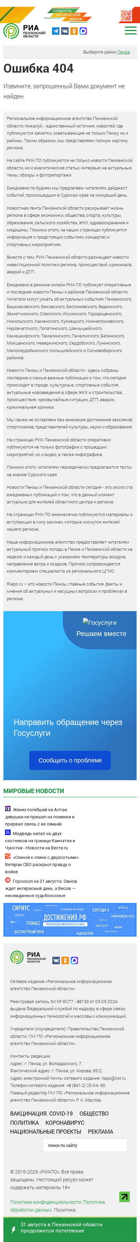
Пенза (123, 52)
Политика (24, 1122)
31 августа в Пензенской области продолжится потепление (62, 1227)
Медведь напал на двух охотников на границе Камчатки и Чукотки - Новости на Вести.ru (40, 840)
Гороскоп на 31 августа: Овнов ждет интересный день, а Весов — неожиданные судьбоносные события (41, 892)
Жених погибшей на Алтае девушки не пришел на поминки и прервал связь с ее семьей (39, 817)
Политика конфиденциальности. (46, 1202)
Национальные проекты (45, 1131)
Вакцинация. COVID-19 (41, 1113)
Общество (94, 1113)
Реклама (100, 1131)
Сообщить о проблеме (70, 760)
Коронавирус (65, 1122)
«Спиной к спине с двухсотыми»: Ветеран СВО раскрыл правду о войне (42, 864)
